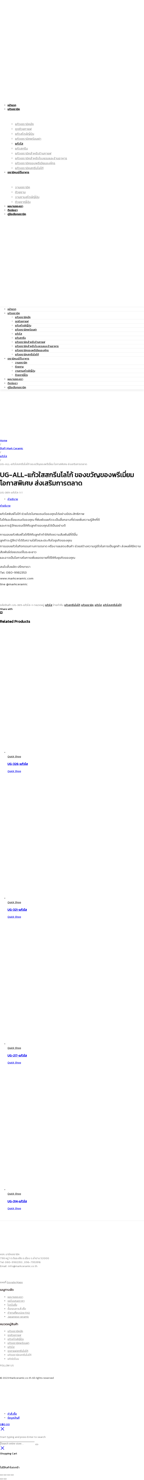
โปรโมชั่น (12, 1305)
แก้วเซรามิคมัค (23, 317)
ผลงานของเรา (15, 379)
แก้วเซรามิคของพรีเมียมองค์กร (32, 350)
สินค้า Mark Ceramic (11, 448)
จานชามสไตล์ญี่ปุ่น (25, 371)
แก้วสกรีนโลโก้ (72, 605)
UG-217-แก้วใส (17, 1055)
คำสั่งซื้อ (12, 1414)
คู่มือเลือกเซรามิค (17, 387)
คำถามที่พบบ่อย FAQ (19, 1313)
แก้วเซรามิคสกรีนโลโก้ (27, 355)
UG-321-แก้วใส (17, 909)
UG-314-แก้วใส (17, 1201)
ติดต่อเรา (13, 383)
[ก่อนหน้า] (1, 1478)
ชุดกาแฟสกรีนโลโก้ (18, 1351)
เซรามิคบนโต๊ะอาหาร (18, 359)
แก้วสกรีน (20, 338)
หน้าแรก (12, 309)
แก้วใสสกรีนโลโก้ (112, 605)
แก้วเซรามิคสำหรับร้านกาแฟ (30, 342)
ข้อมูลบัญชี (14, 1418)
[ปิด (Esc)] (12, 1474)
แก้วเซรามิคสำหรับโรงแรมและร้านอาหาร (37, 346)
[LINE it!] (1, 613)
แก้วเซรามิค (14, 313)
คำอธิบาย (13, 499)
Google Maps (15, 1282)
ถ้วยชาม (19, 367)
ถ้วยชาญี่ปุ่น (21, 375)
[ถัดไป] (5, 1478)
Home (3, 440)
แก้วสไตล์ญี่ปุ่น (23, 326)
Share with (6, 609)
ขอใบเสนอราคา (16, 1301)
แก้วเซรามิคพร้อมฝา (26, 330)
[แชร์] (8, 1474)
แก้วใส (18, 334)
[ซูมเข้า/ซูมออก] (1, 1474)
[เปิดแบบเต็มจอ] (5, 1474)
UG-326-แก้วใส (18, 764)
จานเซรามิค (21, 363)
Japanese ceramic (18, 1317)
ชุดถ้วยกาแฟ (22, 321)
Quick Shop (14, 757)
